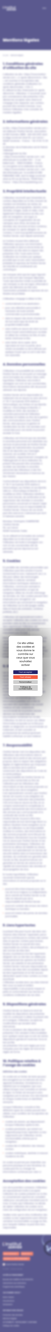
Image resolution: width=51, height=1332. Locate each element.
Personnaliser (25, 682)
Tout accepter (25, 672)
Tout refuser (25, 677)
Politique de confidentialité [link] (25, 688)
